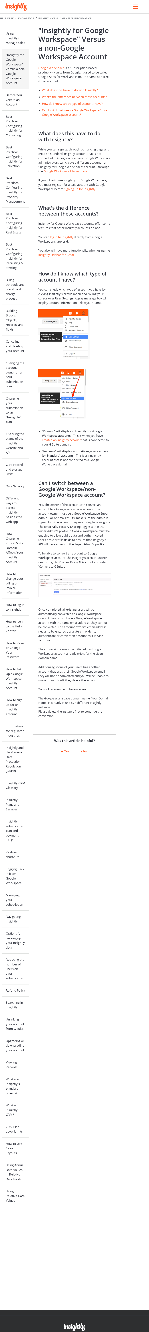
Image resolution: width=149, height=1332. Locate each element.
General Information (77, 18)
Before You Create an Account (14, 99)
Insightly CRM (48, 18)
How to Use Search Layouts (14, 1148)
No (85, 751)
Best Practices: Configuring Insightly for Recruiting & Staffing (14, 256)
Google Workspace (51, 68)
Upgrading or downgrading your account (15, 1045)
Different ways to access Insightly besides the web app (14, 510)
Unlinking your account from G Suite (15, 1024)
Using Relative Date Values (15, 1196)
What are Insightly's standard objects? (13, 1086)
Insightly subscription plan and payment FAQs (14, 830)
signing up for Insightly (79, 189)
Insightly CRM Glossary (15, 785)
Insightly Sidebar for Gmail (56, 255)
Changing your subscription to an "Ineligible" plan (14, 410)
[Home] (16, 7)
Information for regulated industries (15, 730)
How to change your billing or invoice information (14, 583)
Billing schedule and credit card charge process (15, 289)
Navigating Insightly (13, 918)
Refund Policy (15, 990)
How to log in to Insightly (15, 607)
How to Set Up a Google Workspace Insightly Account (14, 678)
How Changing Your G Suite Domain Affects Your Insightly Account (14, 548)
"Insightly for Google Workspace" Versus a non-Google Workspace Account (15, 69)
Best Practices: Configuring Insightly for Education (14, 156)
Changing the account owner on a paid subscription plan (15, 374)
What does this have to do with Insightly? (70, 90)
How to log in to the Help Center (15, 626)
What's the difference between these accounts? (74, 97)
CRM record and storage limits (14, 469)
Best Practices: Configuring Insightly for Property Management (15, 190)
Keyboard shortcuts (12, 854)
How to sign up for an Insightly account (14, 707)
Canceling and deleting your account (15, 346)
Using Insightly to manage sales (15, 38)
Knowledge (26, 18)
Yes (66, 751)
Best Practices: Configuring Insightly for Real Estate (14, 223)
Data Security (15, 486)
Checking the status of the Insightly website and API (15, 443)
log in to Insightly (61, 237)
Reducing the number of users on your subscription (15, 968)
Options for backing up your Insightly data (15, 940)
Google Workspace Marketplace (65, 171)
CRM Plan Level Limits (14, 1129)
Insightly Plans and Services (12, 804)
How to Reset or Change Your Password (15, 650)
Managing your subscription (14, 900)
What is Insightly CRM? (12, 1110)
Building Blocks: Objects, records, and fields (14, 320)
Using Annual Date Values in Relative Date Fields (15, 1172)
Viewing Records (11, 1064)
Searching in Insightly (14, 1004)
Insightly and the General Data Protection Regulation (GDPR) (15, 759)
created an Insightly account (61, 440)
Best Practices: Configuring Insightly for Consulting (14, 125)
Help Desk (7, 18)
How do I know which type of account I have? (72, 104)
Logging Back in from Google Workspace (15, 876)
